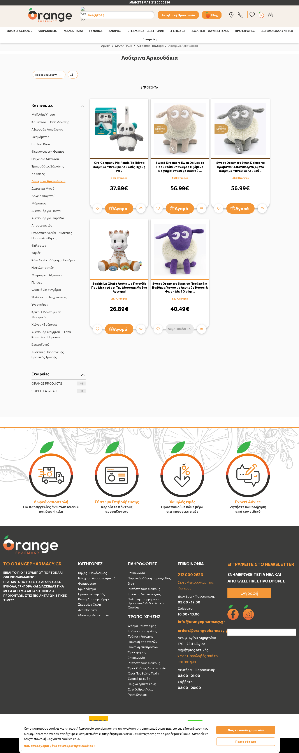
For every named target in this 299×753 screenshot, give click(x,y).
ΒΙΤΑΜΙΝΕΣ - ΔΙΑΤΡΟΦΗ (145, 31)
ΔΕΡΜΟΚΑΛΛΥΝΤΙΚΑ (277, 31)
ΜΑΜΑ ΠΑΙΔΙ (73, 31)
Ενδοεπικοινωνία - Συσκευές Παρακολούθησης (52, 235)
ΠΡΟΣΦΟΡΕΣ (245, 31)
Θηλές (36, 252)
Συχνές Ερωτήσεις (140, 689)
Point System (137, 694)
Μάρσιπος (39, 203)
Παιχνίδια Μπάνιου (45, 159)
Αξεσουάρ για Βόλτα (46, 211)
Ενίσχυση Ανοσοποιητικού (96, 578)
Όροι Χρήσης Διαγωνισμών (147, 668)
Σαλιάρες (38, 174)
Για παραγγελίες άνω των (44, 507)
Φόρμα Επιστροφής (142, 626)
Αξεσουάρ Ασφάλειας (47, 129)
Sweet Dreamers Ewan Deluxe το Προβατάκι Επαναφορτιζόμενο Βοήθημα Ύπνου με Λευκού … (180, 166)
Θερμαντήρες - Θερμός (48, 151)
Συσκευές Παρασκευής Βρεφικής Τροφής (48, 354)
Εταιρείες (149, 39)
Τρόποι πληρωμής (140, 636)
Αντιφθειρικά (87, 610)
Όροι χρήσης (137, 652)
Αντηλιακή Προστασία (178, 15)
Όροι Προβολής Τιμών (143, 673)
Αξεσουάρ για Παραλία (48, 218)
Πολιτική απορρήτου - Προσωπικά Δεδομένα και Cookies (146, 603)
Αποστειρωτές (42, 225)
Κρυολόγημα (87, 589)
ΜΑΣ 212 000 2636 (157, 2)
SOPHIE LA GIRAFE (57, 391)
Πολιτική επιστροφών (143, 647)
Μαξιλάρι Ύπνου (43, 114)
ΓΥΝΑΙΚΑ (95, 31)
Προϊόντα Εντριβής (91, 594)
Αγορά (120, 208)
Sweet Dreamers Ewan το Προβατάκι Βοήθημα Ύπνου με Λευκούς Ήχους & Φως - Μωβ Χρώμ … (180, 287)
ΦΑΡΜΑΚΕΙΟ (48, 31)
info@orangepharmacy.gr (199, 621)
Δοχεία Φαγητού (43, 196)
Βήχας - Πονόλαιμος (92, 573)
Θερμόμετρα (40, 137)
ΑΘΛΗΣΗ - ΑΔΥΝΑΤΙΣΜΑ (210, 31)
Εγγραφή (249, 593)
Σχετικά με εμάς (139, 678)
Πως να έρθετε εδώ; (142, 684)
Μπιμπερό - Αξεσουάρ (47, 275)
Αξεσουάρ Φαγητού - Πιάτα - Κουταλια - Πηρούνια (52, 334)
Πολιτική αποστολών (142, 641)
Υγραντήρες (40, 304)
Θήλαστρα (39, 245)
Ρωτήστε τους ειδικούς (144, 589)
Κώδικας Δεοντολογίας (144, 594)
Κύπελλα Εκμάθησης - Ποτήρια (53, 260)
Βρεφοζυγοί (40, 344)
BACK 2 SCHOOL (19, 31)
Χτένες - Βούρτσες (44, 324)
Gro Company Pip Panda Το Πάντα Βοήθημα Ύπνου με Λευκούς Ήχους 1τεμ (119, 166)
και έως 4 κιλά (51, 511)
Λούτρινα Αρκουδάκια (48, 181)
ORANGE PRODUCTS (57, 383)
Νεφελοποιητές (43, 267)
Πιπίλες (37, 282)
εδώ (76, 739)
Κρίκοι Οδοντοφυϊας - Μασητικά (47, 314)
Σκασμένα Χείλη (89, 604)
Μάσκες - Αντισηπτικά (93, 615)
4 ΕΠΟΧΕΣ (177, 31)
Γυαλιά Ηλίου (41, 144)
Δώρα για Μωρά (43, 188)
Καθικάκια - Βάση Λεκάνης (50, 122)
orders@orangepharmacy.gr (199, 630)
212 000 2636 (190, 574)
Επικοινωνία (136, 573)
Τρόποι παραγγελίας (142, 631)
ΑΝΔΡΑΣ (115, 31)
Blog (214, 15)
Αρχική (105, 45)
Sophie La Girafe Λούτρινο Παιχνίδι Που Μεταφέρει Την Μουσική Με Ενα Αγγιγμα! (119, 287)
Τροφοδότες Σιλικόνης (48, 166)
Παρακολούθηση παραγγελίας (149, 578)
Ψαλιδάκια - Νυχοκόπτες (49, 297)
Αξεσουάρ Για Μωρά (150, 45)
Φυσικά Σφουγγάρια (46, 289)
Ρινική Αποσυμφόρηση (94, 599)
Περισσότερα (245, 741)
